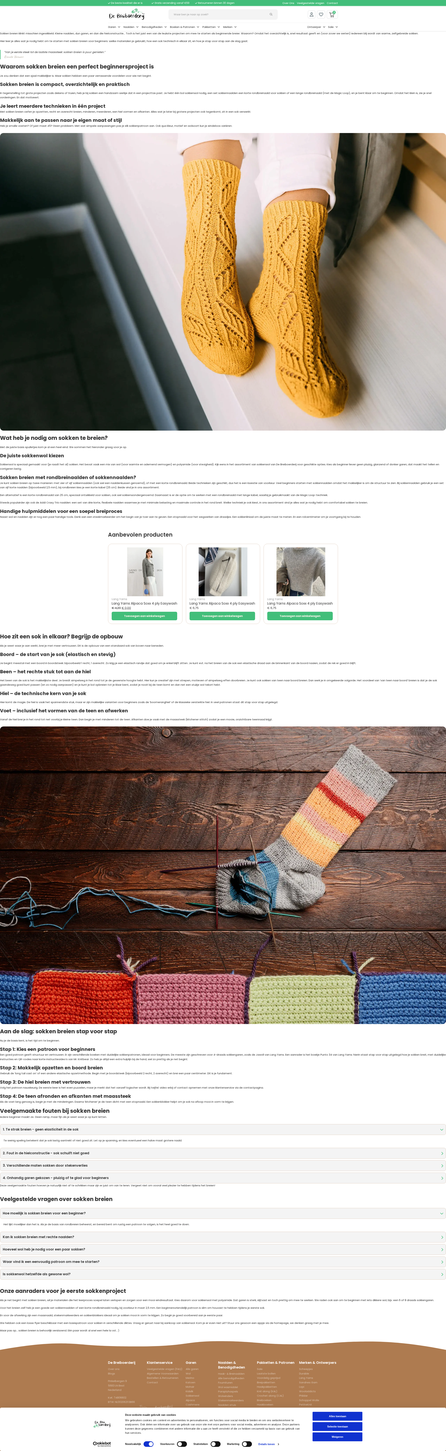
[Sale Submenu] (336, 27)
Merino (190, 1378)
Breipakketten (266, 1382)
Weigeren (337, 1436)
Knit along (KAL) (267, 1391)
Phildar (303, 1395)
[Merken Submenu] (235, 27)
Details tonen (266, 1444)
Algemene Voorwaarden (163, 1373)
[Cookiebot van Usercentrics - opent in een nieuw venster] (102, 1444)
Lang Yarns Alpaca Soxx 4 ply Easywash (144, 603)
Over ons (114, 1369)
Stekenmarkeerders (231, 1400)
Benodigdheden (152, 27)
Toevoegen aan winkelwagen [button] (144, 616)
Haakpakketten (267, 1387)
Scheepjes (306, 1369)
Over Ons (288, 3)
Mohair (190, 1387)
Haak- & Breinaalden (231, 1374)
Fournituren (225, 1382)
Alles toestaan (337, 1416)
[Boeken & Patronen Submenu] (198, 27)
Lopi (301, 1387)
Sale (331, 27)
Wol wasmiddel (228, 1387)
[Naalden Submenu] (137, 27)
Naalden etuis (227, 1405)
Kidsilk (189, 1391)
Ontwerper (314, 27)
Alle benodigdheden (231, 1378)
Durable (304, 1373)
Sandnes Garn (308, 1382)
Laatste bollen (266, 1373)
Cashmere (192, 1404)
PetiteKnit (305, 1404)
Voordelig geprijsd (268, 1378)
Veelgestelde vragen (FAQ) (164, 1369)
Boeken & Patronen (182, 27)
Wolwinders (225, 1396)
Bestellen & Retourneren (162, 1378)
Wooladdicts (307, 1391)
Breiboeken (264, 1400)
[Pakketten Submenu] (218, 27)
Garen (112, 27)
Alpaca (190, 1400)
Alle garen (192, 1369)
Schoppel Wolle (309, 1400)
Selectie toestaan (337, 1426)
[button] (223, 1129)
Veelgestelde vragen (310, 3)
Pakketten (209, 27)
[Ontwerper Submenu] (324, 27)
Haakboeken (265, 1404)
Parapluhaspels (228, 1391)
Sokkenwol (192, 1395)
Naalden (129, 27)
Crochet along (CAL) (270, 1395)
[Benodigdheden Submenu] (165, 27)
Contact (332, 3)
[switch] (182, 1444)
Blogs (111, 1373)
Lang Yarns (306, 1378)
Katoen (190, 1382)
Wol (188, 1373)
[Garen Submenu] (119, 27)
